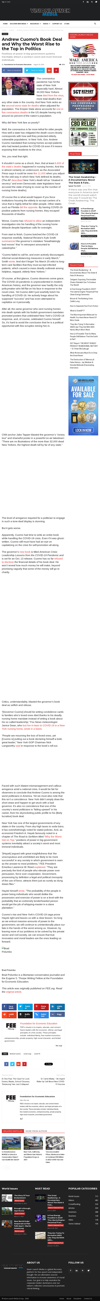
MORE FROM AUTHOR (36, 1131)
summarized (9, 241)
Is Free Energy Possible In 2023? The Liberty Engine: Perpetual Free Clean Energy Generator (84, 292)
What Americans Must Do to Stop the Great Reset (83, 354)
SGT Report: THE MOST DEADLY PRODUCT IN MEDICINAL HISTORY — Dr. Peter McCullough (84, 346)
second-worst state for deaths (22, 105)
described (17, 180)
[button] (95, 24)
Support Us (57, 24)
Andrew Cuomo (15, 1054)
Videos (45, 24)
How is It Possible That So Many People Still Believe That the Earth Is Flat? (84, 336)
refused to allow (33, 220)
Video (70, 1220)
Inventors (72, 1212)
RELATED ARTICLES (12, 1131)
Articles (71, 1208)
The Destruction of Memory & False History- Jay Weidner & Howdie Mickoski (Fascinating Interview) (82, 364)
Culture (5, 34)
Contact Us (88, 1298)
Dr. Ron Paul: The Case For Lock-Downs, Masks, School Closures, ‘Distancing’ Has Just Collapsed (16, 1081)
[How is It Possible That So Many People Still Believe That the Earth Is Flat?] (73, 246)
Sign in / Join (6, 2)
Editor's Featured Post (76, 173)
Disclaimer (77, 1298)
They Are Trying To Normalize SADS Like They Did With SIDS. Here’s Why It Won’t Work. (82, 327)
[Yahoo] (22, 1119)
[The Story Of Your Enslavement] (7, 1198)
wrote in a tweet (33, 728)
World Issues (19, 1201)
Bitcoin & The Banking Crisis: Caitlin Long (81, 300)
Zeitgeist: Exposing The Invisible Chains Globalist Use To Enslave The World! (83, 282)
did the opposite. (29, 207)
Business (72, 1216)
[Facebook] (83, 2)
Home (5, 24)
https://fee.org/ (24, 1100)
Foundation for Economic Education (18, 64)
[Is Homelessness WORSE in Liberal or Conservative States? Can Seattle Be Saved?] (11, 1143)
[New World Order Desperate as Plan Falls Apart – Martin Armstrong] (7, 1223)
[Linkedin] (88, 2)
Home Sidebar (19, 1213)
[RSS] (92, 2)
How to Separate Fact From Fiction (84, 306)
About (69, 1298)
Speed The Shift (74, 186)
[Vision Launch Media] (50, 12)
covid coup (27, 1054)
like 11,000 (39, 173)
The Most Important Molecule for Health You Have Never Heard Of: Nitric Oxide (83, 317)
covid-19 (37, 1054)
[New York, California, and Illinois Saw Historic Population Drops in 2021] (33, 1143)
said (18, 745)
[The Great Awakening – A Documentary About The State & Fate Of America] (83, 166)
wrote (12, 261)
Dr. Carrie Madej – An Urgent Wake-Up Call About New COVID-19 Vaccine (51, 1081)
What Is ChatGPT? (77, 311)
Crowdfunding (74, 1204)
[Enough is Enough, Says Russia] (7, 1210)
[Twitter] (96, 2)
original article (13, 991)
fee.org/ (59, 1046)
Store (66, 24)
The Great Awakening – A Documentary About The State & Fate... (82, 180)
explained (39, 867)
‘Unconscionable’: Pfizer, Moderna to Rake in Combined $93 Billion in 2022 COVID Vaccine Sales (55, 1157)
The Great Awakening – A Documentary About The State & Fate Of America (83, 273)
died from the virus (53, 95)
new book (25, 551)
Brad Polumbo (9, 970)
